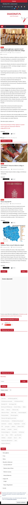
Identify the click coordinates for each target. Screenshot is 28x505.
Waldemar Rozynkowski (18, 169)
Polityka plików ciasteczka (12, 499)
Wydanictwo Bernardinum (6, 440)
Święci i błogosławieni (8, 484)
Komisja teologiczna (5, 432)
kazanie (15, 429)
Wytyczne (15, 137)
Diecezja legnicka (14, 415)
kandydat (10, 429)
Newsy (2, 47)
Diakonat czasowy (7, 471)
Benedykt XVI (4, 404)
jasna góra (7, 426)
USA (11, 137)
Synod (15, 437)
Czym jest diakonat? (7, 464)
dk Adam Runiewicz (5, 421)
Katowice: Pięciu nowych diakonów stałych (12, 245)
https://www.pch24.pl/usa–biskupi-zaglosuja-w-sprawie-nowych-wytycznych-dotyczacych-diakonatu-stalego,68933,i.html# (13, 126)
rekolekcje (3, 437)
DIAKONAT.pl (14, 14)
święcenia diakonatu (5, 443)
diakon (2, 409)
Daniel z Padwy (17, 407)
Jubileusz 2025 (20, 426)
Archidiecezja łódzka (18, 401)
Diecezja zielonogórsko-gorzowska (8, 418)
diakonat (8, 409)
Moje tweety (3, 376)
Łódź (16, 440)
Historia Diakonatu (7, 475)
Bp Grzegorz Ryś (12, 404)
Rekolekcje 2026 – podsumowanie (10, 3)
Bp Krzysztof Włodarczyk (6, 407)
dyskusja (10, 423)
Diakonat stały (7, 137)
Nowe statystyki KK (6, 201)
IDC (2, 426)
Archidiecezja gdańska (12, 398)
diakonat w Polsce (5, 412)
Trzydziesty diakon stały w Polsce (4, 271)
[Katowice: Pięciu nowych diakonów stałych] (14, 233)
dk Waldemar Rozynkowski (17, 421)
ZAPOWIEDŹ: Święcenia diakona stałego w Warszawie (12, 166)
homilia (23, 423)
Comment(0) (4, 54)
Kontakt (4, 488)
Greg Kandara (17, 423)
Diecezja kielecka (4, 415)
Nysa (7, 435)
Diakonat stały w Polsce (8, 468)
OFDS (11, 435)
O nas (4, 456)
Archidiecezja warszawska (6, 401)
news (2, 435)
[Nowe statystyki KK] (14, 190)
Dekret (24, 407)
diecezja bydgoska (22, 412)
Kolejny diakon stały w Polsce (24, 271)
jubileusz (13, 426)
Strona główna (6, 452)
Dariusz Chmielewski (16, 52)
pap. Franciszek (18, 435)
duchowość (3, 423)
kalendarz (3, 429)
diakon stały (13, 412)
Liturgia (5, 481)
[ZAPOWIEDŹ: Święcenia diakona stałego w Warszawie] (14, 153)
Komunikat (14, 432)
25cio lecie (3, 398)
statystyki (10, 437)
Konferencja (21, 432)
